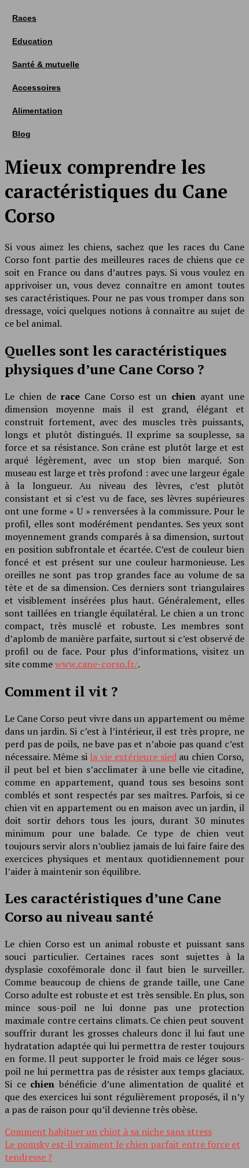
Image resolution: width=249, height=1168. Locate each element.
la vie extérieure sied (133, 756)
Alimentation (37, 110)
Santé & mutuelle (45, 64)
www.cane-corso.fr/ (96, 664)
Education (32, 41)
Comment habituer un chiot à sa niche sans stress (108, 1131)
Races (24, 18)
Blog (21, 133)
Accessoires (36, 87)
